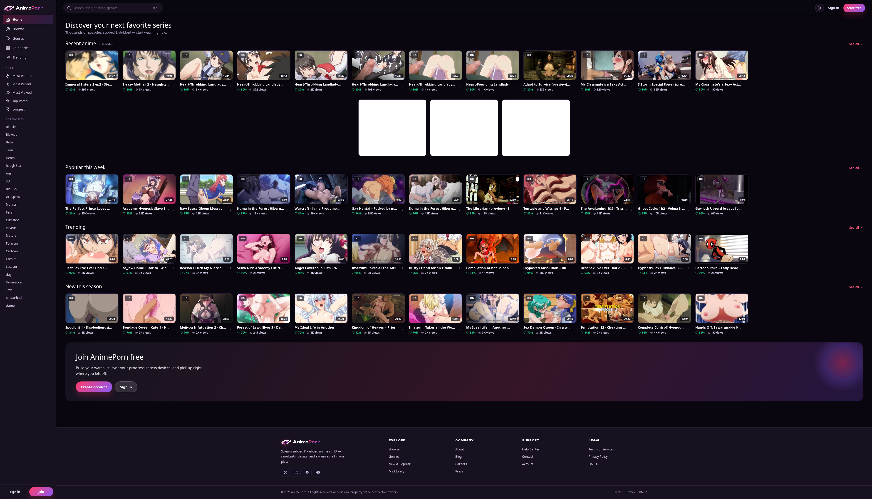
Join (41, 492)
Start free (854, 8)
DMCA (593, 464)
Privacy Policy (598, 457)
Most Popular (22, 76)
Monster (12, 205)
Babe (9, 142)
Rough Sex (13, 166)
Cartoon (12, 251)
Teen (9, 150)
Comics (11, 259)
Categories (21, 48)
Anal (9, 174)
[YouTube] (318, 472)
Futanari (12, 243)
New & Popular (400, 464)
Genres (18, 38)
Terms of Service (601, 449)
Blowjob (11, 135)
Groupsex (13, 197)
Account (527, 464)
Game (10, 306)
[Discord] (307, 472)
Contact (527, 457)
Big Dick (11, 189)
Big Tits (11, 127)
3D (8, 181)
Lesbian (11, 267)
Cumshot (12, 220)
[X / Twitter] (285, 472)
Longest (18, 109)
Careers (461, 464)
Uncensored (14, 282)
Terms (617, 492)
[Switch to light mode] (819, 8)
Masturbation (15, 298)
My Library (396, 471)
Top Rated (20, 101)
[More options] (116, 85)
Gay (9, 275)
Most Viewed (22, 93)
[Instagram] (296, 472)
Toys (9, 290)
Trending (20, 57)
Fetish (10, 212)
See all (854, 44)
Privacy (630, 492)
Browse (18, 29)
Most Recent (21, 84)
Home (17, 19)
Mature (11, 236)
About (459, 449)
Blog (458, 457)
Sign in (15, 492)
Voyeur (11, 228)
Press (459, 471)
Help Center (531, 449)
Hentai (10, 158)
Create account (94, 387)
